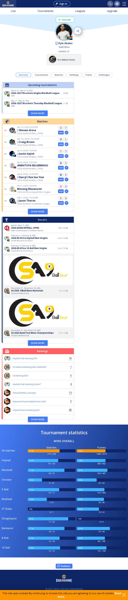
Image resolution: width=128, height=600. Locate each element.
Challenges (104, 74)
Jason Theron (27, 200)
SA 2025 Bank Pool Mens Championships (32, 332)
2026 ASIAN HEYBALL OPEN (25, 227)
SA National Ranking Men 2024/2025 (29, 367)
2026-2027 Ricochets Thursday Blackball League (36, 103)
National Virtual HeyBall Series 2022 (29, 401)
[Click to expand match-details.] (66, 132)
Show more (37, 113)
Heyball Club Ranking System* (27, 384)
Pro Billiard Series (66, 59)
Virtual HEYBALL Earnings (24, 392)
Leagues (80, 11)
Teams (88, 74)
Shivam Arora (27, 130)
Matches (59, 74)
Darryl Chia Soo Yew (31, 177)
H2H (61, 132)
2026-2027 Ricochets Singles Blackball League (35, 93)
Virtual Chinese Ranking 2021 (26, 410)
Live (13, 11)
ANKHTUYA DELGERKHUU (32, 165)
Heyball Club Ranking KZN (25, 358)
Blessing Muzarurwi (29, 189)
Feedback (65, 566)
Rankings (74, 74)
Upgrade (112, 11)
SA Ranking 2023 (20, 375)
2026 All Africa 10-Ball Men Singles (29, 248)
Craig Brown (26, 142)
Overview (23, 74)
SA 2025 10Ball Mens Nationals (27, 290)
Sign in (63, 3)
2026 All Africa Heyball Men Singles (29, 238)
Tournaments (45, 11)
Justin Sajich (26, 153)
